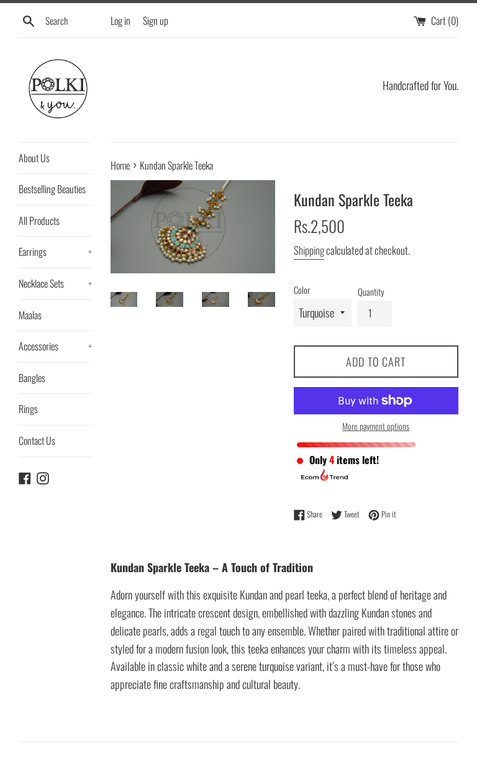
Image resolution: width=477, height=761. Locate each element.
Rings (28, 408)
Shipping (309, 250)
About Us (34, 157)
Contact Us (37, 440)
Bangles (32, 377)
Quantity (371, 291)
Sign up (155, 20)
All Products (39, 220)
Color (302, 289)
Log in (120, 20)
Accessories (55, 346)
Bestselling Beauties (52, 188)
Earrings (55, 251)
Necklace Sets (55, 283)
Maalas (30, 315)
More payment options (375, 425)
